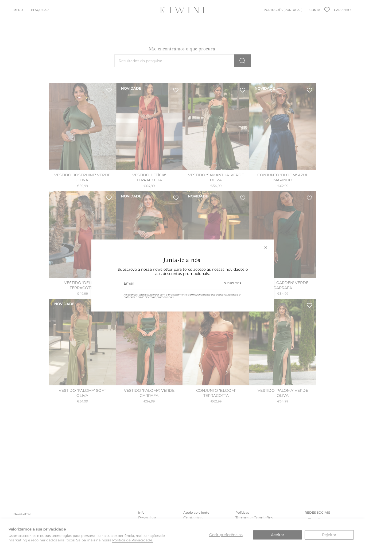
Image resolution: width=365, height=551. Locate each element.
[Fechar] (266, 247)
